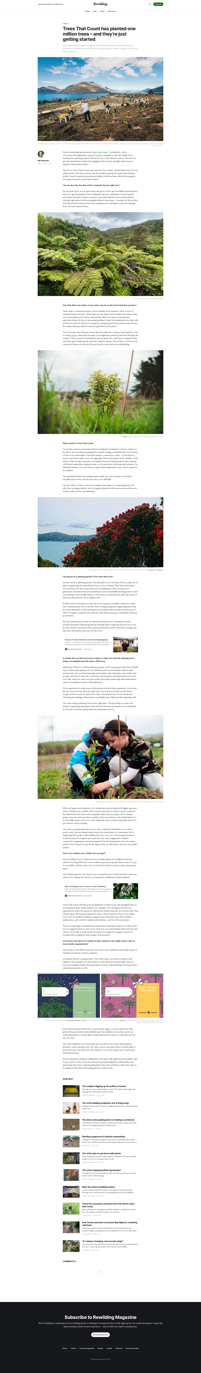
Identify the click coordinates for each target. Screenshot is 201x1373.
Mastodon (119, 1348)
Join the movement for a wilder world (50, 4)
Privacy (64, 1348)
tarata (124, 436)
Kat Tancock (43, 160)
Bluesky (100, 1348)
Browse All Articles (132, 1348)
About (102, 11)
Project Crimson (95, 155)
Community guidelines (86, 1348)
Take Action (112, 11)
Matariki (122, 1020)
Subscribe (158, 4)
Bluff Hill (123, 820)
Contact (73, 1348)
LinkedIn (109, 1348)
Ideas (95, 11)
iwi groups (112, 612)
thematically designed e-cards (75, 1020)
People (87, 11)
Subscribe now (102, 1335)
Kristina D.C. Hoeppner (155, 570)
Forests (66, 23)
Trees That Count (100, 152)
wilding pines (71, 335)
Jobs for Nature (113, 814)
